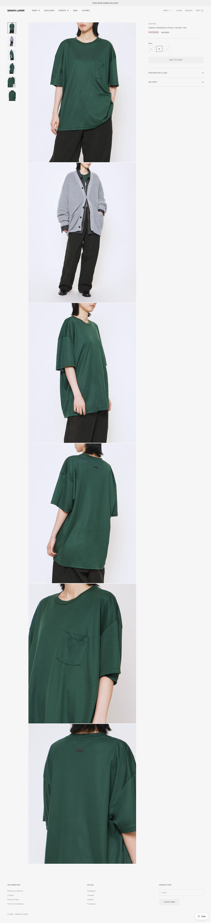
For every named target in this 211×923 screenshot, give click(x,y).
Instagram (91, 891)
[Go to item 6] (11, 95)
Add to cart (176, 60)
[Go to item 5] (11, 82)
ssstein (152, 24)
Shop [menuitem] (34, 10)
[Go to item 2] (11, 41)
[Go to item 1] (11, 27)
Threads (90, 895)
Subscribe (169, 902)
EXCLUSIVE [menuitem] (49, 10)
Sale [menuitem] (75, 10)
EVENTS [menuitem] (62, 10)
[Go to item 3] (11, 55)
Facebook (91, 904)
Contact (10, 895)
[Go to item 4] (11, 68)
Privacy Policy (13, 899)
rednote (90, 899)
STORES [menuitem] (86, 10)
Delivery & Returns (15, 891)
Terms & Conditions (15, 904)
